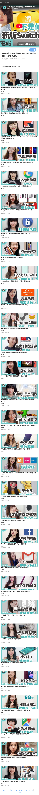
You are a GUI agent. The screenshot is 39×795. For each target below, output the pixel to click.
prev (4, 790)
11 (35, 790)
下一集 (32, 49)
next (20, 792)
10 (32, 790)
